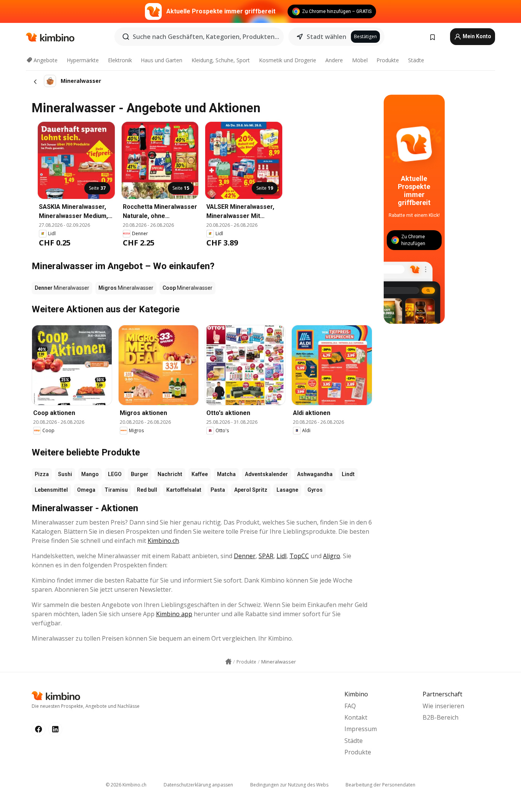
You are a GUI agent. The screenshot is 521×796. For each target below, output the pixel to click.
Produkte (387, 60)
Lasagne (287, 490)
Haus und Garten (161, 60)
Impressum (360, 729)
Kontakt (355, 717)
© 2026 (126, 784)
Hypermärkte (83, 60)
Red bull (147, 490)
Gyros (315, 490)
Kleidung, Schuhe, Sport (220, 60)
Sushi (65, 474)
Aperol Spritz (250, 490)
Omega (86, 490)
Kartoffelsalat (183, 490)
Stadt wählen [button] (326, 36)
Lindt (348, 474)
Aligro (331, 556)
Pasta (218, 490)
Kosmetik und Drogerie (287, 60)
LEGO (115, 474)
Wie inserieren (443, 706)
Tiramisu (116, 490)
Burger (139, 474)
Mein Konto (476, 36)
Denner (245, 556)
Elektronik (120, 60)
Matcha (226, 474)
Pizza (42, 474)
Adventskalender (266, 474)
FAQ (350, 706)
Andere (334, 60)
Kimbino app (174, 614)
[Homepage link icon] (228, 662)
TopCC (299, 556)
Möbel (360, 60)
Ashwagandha (315, 474)
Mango (90, 474)
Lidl (281, 556)
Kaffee (199, 474)
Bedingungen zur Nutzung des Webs (289, 784)
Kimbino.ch (163, 540)
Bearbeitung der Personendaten (380, 784)
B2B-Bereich (440, 717)
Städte (416, 60)
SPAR (266, 556)
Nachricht (170, 474)
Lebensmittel (51, 490)
